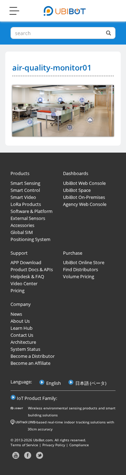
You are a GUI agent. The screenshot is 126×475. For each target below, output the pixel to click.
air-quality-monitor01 (52, 67)
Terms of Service (24, 444)
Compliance (79, 444)
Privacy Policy (53, 444)
